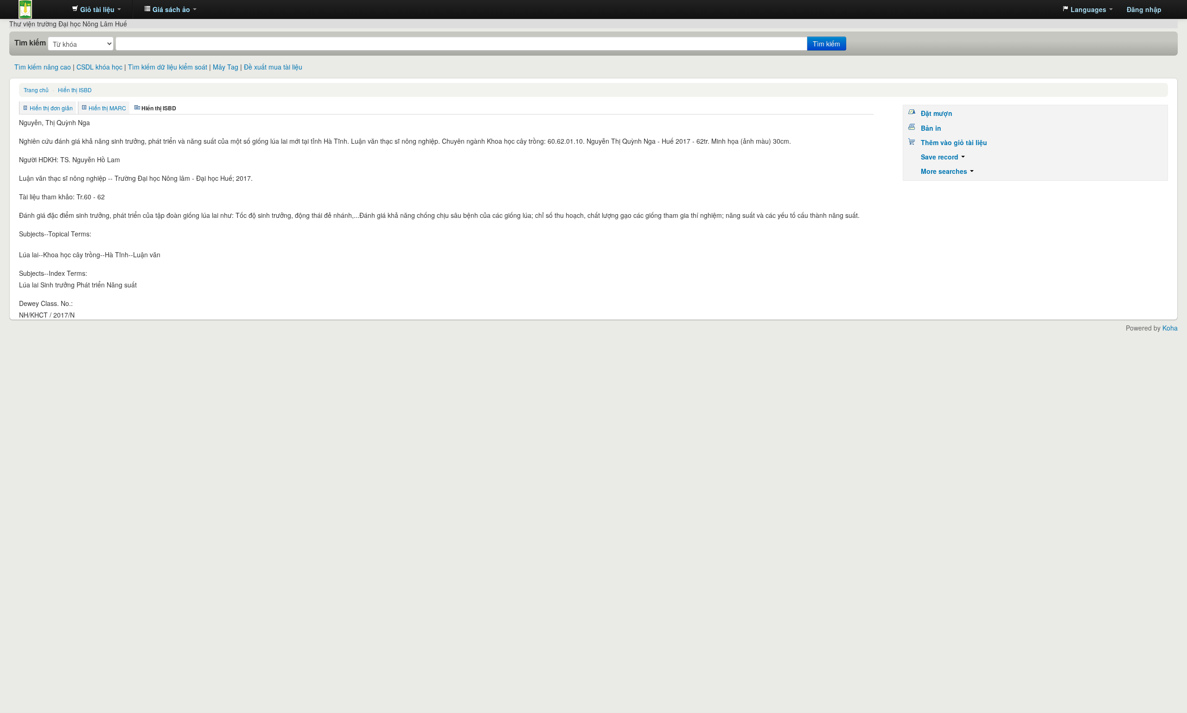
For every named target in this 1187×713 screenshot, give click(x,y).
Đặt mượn (936, 113)
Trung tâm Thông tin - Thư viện (42, 9)
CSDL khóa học (99, 66)
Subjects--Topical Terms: (55, 233)
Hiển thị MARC (107, 108)
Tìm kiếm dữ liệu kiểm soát (167, 66)
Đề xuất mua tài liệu (273, 66)
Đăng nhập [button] (1144, 9)
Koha (1170, 327)
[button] (96, 9)
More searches (945, 171)
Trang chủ (36, 90)
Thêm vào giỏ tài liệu (954, 142)
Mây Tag (225, 66)
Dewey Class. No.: (46, 303)
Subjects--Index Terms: (53, 273)
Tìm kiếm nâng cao (42, 66)
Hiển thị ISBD (75, 90)
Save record (940, 156)
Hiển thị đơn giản (51, 108)
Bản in (931, 128)
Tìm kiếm (30, 42)
